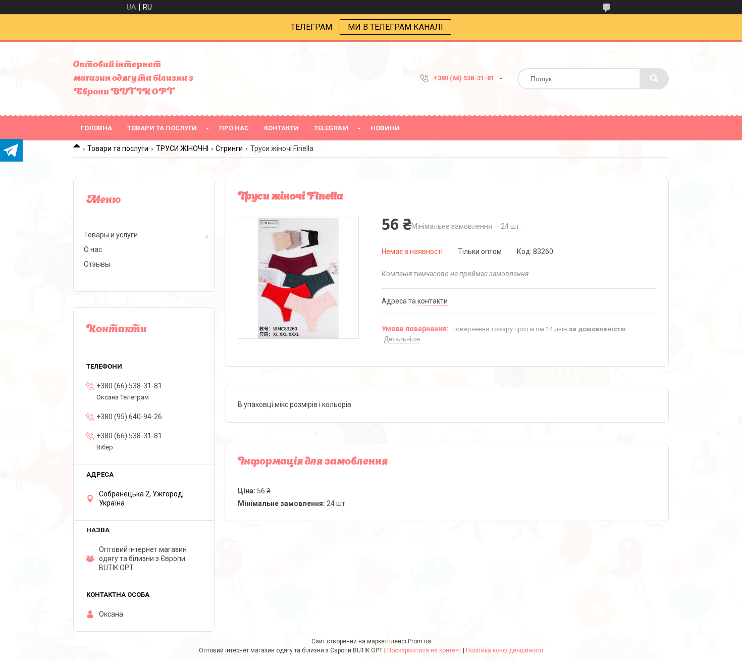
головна (96, 128)
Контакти (281, 128)
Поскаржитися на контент (424, 650)
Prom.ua (419, 641)
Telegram (331, 128)
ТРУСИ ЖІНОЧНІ (182, 148)
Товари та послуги (117, 148)
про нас (234, 128)
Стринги (229, 148)
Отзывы (97, 264)
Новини (385, 128)
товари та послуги (162, 128)
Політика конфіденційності (504, 650)
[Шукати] (654, 78)
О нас (93, 249)
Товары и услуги (111, 235)
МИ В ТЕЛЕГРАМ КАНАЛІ (395, 27)
